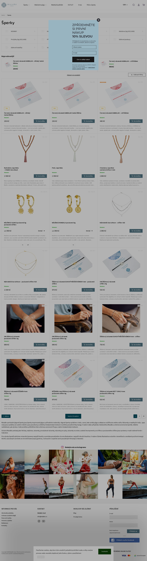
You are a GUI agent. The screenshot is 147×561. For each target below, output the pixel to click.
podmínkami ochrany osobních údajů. (83, 68)
